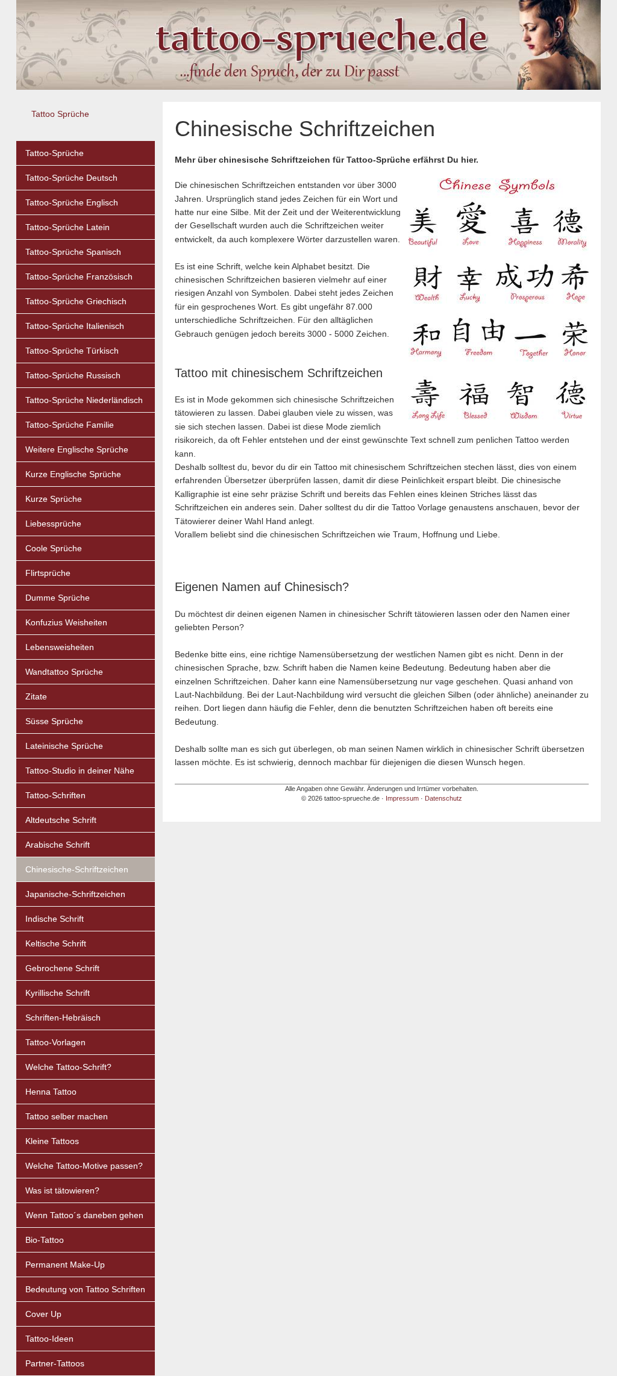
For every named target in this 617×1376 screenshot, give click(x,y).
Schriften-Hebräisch (63, 1017)
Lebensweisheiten (59, 647)
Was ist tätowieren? (62, 1190)
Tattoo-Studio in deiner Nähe (79, 770)
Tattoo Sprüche (60, 114)
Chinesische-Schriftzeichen (76, 869)
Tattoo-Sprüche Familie (69, 425)
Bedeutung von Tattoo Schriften (85, 1289)
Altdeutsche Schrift (60, 820)
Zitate (36, 696)
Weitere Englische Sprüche (76, 449)
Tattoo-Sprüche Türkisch (72, 350)
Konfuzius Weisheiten (66, 622)
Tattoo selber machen (66, 1116)
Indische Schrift (54, 919)
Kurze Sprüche (53, 499)
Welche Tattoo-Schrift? (68, 1067)
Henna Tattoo (51, 1091)
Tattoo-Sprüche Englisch (71, 202)
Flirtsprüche (47, 573)
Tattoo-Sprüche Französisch (79, 276)
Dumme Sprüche (57, 597)
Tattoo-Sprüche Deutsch (71, 178)
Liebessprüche (53, 523)
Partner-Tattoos (54, 1363)
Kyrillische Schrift (57, 993)
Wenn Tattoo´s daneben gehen (84, 1215)
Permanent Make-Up (65, 1264)
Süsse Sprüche (54, 721)
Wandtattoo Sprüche (64, 672)
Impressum (402, 798)
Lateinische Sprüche (64, 746)
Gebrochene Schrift (62, 968)
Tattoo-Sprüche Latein (67, 227)
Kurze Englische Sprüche (73, 474)
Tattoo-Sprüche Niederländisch (84, 400)
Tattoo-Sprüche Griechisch (76, 301)
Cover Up (43, 1314)
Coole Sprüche (53, 548)
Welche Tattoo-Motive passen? (84, 1166)
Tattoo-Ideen (49, 1338)
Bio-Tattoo (44, 1240)
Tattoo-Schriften (55, 795)
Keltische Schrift (55, 943)
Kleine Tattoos (52, 1141)
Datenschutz (443, 798)
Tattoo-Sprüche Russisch (73, 375)
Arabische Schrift (57, 844)
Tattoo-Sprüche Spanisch (73, 252)
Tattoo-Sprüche (54, 153)
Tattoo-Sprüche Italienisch (74, 326)
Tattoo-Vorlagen (55, 1042)
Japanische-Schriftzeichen (75, 894)
